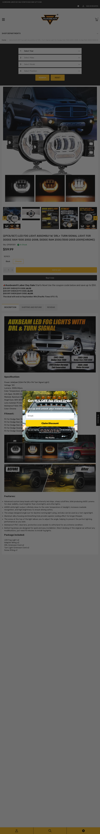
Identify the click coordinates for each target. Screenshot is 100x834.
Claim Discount (50, 423)
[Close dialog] (74, 394)
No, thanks (50, 437)
